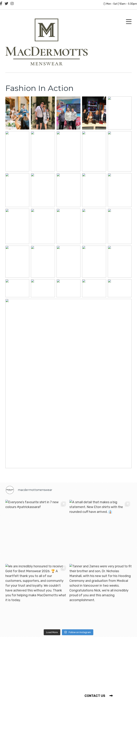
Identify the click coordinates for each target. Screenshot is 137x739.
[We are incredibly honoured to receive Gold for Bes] (36, 595)
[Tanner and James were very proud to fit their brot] (100, 595)
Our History (17, 660)
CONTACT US (95, 696)
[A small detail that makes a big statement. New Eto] (100, 531)
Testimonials (18, 699)
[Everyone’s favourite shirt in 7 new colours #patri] (36, 531)
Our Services (18, 667)
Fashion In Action (21, 692)
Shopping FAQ (19, 673)
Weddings (16, 705)
